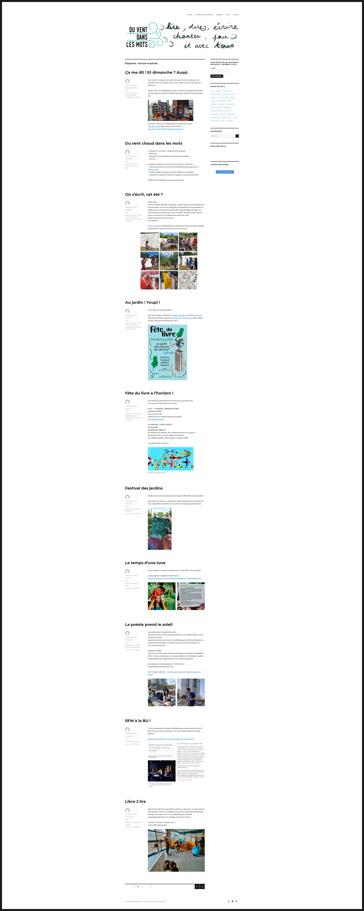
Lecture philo (227, 107)
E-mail (213, 68)
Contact (236, 15)
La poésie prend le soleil (149, 624)
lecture (221, 104)
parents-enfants (216, 117)
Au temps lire (177, 318)
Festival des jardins (144, 488)
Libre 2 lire (135, 801)
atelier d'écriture (130, 645)
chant (139, 323)
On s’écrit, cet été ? (144, 194)
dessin (138, 645)
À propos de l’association (204, 15)
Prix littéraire (215, 120)
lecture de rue (230, 104)
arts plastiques (226, 91)
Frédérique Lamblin (131, 85)
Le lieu (227, 15)
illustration (214, 104)
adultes (218, 91)
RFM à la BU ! (138, 720)
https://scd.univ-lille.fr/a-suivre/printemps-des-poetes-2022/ (171, 739)
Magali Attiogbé (179, 315)
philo (224, 117)
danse (232, 97)
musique (222, 114)
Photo (229, 117)
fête (230, 101)
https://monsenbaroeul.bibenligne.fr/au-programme (165, 129)
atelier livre (214, 97)
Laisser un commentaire (132, 513)
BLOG (127, 90)
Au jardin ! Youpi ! (142, 302)
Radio (222, 120)
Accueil (189, 15)
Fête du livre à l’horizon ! (149, 393)
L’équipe (219, 15)
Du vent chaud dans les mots (153, 143)
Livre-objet (214, 114)
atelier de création (131, 215)
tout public (137, 97)
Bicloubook (187, 318)
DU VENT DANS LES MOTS (133, 901)
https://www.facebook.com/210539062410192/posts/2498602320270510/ (174, 578)
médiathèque (129, 97)
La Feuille (198, 315)
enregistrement (222, 101)
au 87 (221, 97)
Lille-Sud (133, 219)
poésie (139, 219)
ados (126, 822)
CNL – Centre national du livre (173, 672)
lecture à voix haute (131, 93)
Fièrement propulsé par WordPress (154, 901)
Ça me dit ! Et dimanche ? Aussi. (156, 72)
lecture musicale (130, 95)
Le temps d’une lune (145, 562)
